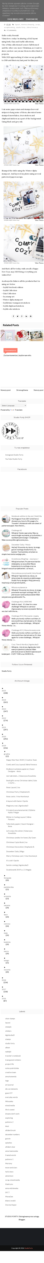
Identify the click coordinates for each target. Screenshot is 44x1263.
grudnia (8, 754)
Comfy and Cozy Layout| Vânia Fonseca (22, 764)
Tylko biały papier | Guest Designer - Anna (21, 825)
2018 (5, 980)
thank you (9, 1184)
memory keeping (28, 25)
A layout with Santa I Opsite (18, 801)
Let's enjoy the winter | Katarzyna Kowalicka (20, 832)
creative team (10, 1072)
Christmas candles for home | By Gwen (22, 838)
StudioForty (29, 1248)
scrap (38, 25)
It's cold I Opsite (13, 860)
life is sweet (10, 1110)
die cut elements (11, 1089)
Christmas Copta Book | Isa (17, 842)
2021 (5, 727)
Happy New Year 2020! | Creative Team (22, 760)
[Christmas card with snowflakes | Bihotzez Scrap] (8, 335)
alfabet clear (10, 1147)
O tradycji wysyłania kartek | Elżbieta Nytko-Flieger (21, 811)
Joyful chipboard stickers (13, 306)
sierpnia (8, 905)
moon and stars (11, 1168)
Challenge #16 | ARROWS (21, 602)
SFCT (7, 1192)
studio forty (21, 27)
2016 (5, 998)
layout (17, 25)
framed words (10, 1155)
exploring (9, 1118)
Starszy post (38, 390)
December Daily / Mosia (20, 545)
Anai (7, 1126)
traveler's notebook (13, 1056)
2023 (5, 709)
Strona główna (22, 390)
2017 (5, 989)
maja (7, 933)
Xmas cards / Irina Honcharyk (18, 796)
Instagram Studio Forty (14, 455)
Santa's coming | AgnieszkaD (18, 865)
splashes (8, 1143)
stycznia (8, 970)
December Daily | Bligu (16, 851)
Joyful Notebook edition (13, 287)
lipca (7, 915)
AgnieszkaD (10, 1035)
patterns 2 (9, 1122)
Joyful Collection (10, 290)
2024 (5, 700)
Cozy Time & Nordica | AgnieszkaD (24, 644)
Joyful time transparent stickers (16, 303)
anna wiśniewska (11, 1188)
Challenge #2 (16, 530)
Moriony (8, 1163)
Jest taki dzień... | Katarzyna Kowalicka (22, 776)
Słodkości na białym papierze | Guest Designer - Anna (21, 770)
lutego (7, 960)
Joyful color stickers (11, 309)
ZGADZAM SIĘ (32, 19)
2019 (5, 746)
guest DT (9, 1093)
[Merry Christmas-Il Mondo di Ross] (22, 335)
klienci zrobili (10, 1201)
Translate (18, 410)
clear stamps (10, 1018)
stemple (8, 1027)
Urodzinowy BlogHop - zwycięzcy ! (24, 559)
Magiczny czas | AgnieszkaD (18, 806)
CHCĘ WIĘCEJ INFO (15, 19)
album (7, 1047)
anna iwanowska (11, 1151)
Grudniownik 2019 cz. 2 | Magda (19, 870)
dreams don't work (12, 1114)
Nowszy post (6, 390)
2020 (5, 737)
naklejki (8, 1052)
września (8, 896)
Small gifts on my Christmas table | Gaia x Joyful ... (22, 781)
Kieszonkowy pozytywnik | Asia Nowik (26, 573)
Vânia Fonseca (32, 27)
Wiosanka (9, 1101)
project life (9, 1064)
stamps (8, 1039)
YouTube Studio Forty (13, 459)
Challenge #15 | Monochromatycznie (25, 630)
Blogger (22, 1219)
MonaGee (9, 1196)
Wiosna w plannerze (19, 587)
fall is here (9, 1172)
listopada (8, 878)
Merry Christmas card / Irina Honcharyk (22, 856)
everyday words (11, 1097)
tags (7, 1081)
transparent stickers (13, 1060)
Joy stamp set (8, 297)
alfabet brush (10, 1130)
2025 (5, 691)
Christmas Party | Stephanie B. (19, 792)
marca (7, 951)
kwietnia (8, 942)
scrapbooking (9, 27)
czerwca (8, 924)
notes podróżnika (12, 1068)
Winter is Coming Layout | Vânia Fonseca (19, 818)
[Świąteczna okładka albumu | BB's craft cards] (36, 335)
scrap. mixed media (12, 1180)
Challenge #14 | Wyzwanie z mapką (25, 616)
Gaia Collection (9, 293)
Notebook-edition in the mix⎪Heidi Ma (26, 516)
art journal (9, 1085)
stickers (8, 1031)
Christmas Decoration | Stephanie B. (21, 847)
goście (7, 1139)
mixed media (10, 1105)
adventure (9, 1176)
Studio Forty (6, 671)
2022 (5, 718)
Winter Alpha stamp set (13, 300)
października (10, 887)
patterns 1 (9, 1159)
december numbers (12, 1134)
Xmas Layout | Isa (14, 787)
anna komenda (10, 1076)
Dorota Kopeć (10, 1205)
